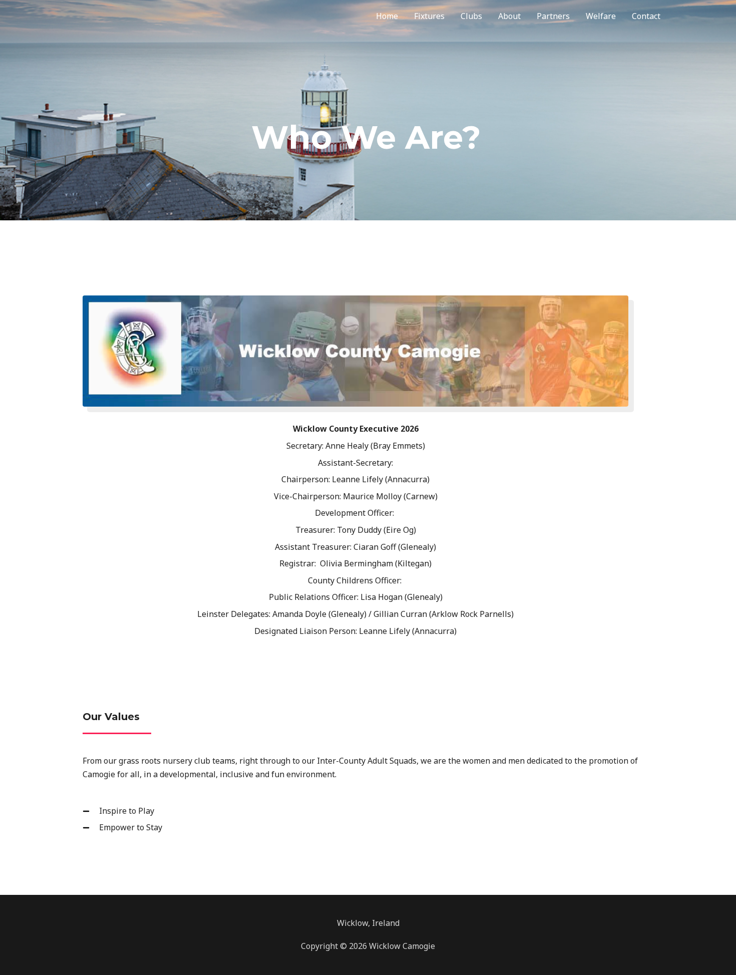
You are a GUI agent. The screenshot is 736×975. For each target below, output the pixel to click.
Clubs (471, 16)
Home (387, 16)
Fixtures (429, 16)
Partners (553, 16)
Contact (646, 16)
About (509, 16)
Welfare (601, 16)
